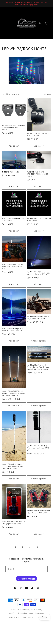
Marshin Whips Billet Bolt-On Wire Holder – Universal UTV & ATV (38, 448)
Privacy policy (22, 613)
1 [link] (8, 547)
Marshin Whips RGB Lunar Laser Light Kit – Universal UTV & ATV (38, 273)
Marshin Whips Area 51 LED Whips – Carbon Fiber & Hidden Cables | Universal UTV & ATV (38, 367)
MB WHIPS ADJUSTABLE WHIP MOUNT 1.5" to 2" (38, 134)
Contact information (36, 613)
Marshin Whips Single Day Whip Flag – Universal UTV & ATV (38, 317)
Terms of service (15, 617)
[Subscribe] (44, 569)
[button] (5, 23)
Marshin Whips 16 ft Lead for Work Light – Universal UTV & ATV (13, 266)
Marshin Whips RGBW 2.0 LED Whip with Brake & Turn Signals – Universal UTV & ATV (13, 393)
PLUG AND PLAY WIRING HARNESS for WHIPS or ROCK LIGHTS (37, 174)
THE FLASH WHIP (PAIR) (10, 172)
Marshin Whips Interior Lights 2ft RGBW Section (14, 219)
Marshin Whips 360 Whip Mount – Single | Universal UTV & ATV (13, 523)
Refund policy (28, 617)
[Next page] (45, 547)
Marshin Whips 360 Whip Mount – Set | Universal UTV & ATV (38, 512)
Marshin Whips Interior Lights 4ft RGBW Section (39, 219)
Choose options (38, 340)
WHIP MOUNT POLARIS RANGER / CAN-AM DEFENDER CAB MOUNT (13, 127)
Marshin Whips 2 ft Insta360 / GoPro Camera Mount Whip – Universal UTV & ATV (12, 466)
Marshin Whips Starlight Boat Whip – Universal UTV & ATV (13, 329)
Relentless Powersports (25, 610)
